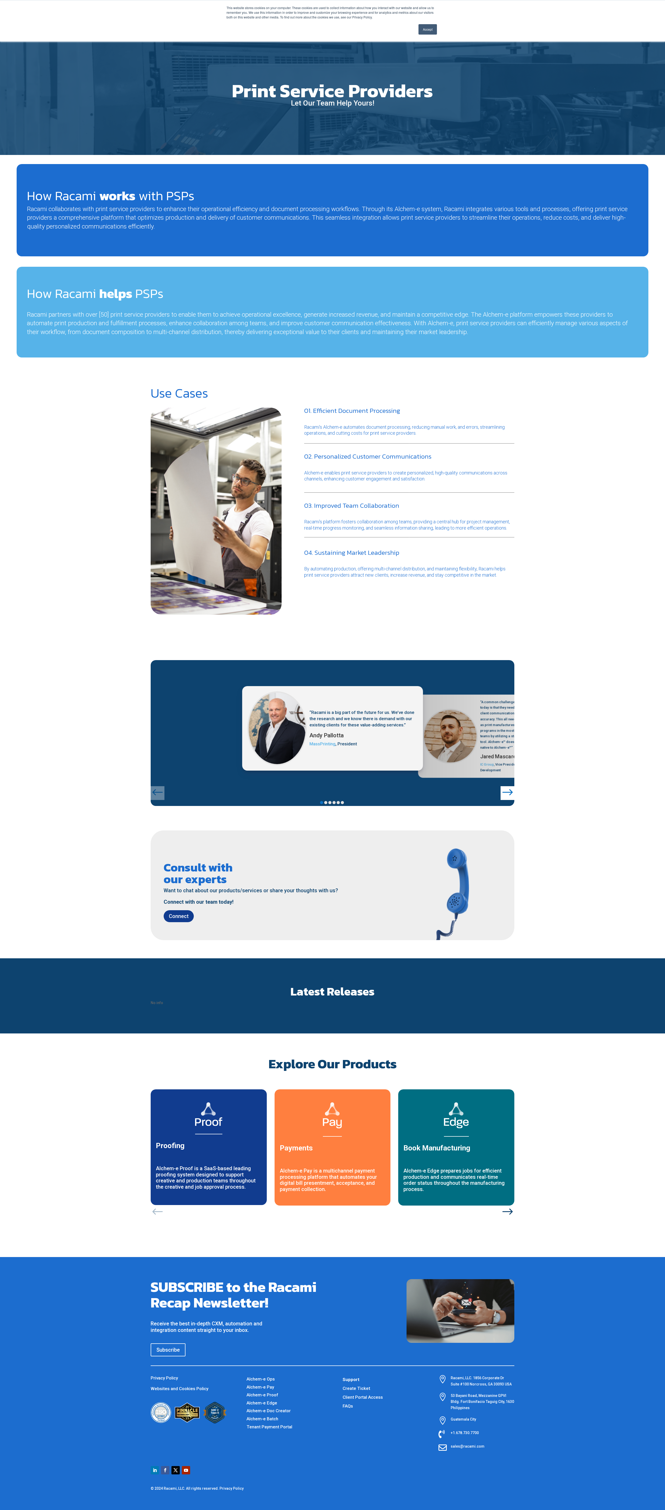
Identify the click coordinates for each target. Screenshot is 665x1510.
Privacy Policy (164, 1378)
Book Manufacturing (436, 1148)
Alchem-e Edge (262, 1402)
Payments (296, 1148)
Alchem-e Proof (262, 1394)
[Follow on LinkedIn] (155, 1470)
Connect (179, 916)
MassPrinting (323, 743)
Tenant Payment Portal (269, 1426)
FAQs (348, 1406)
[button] (157, 793)
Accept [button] (428, 29)
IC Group (487, 764)
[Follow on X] (175, 1470)
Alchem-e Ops (261, 1379)
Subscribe (168, 1350)
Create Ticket (356, 1388)
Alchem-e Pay (260, 1387)
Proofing (170, 1145)
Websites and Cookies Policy (179, 1388)
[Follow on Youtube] (186, 1470)
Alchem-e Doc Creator (269, 1410)
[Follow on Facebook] (165, 1470)
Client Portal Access (363, 1397)
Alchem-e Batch (262, 1418)
